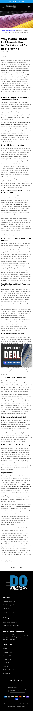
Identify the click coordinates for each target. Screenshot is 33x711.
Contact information (22, 706)
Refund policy (7, 655)
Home (3, 30)
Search (5, 648)
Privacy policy (18, 703)
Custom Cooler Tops (9, 601)
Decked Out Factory (7, 535)
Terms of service (27, 703)
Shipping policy (11, 706)
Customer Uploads (8, 670)
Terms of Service (8, 652)
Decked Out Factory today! (22, 554)
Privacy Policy (7, 659)
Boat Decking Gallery (9, 605)
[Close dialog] (30, 346)
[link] (16, 355)
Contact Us (6, 608)
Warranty (5, 666)
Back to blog (17, 567)
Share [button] (5, 56)
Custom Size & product (10, 622)
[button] (3, 7)
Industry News (10, 30)
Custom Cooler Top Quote (11, 625)
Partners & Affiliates (9, 612)
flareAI (11, 561)
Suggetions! (6, 673)
